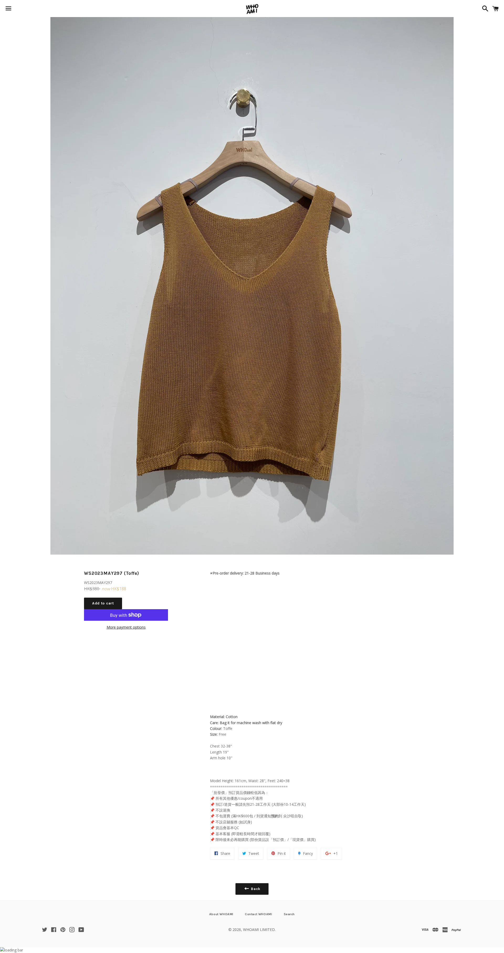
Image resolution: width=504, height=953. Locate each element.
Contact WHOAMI (258, 914)
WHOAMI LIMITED (259, 929)
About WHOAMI (221, 914)
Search (289, 914)
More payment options (126, 627)
